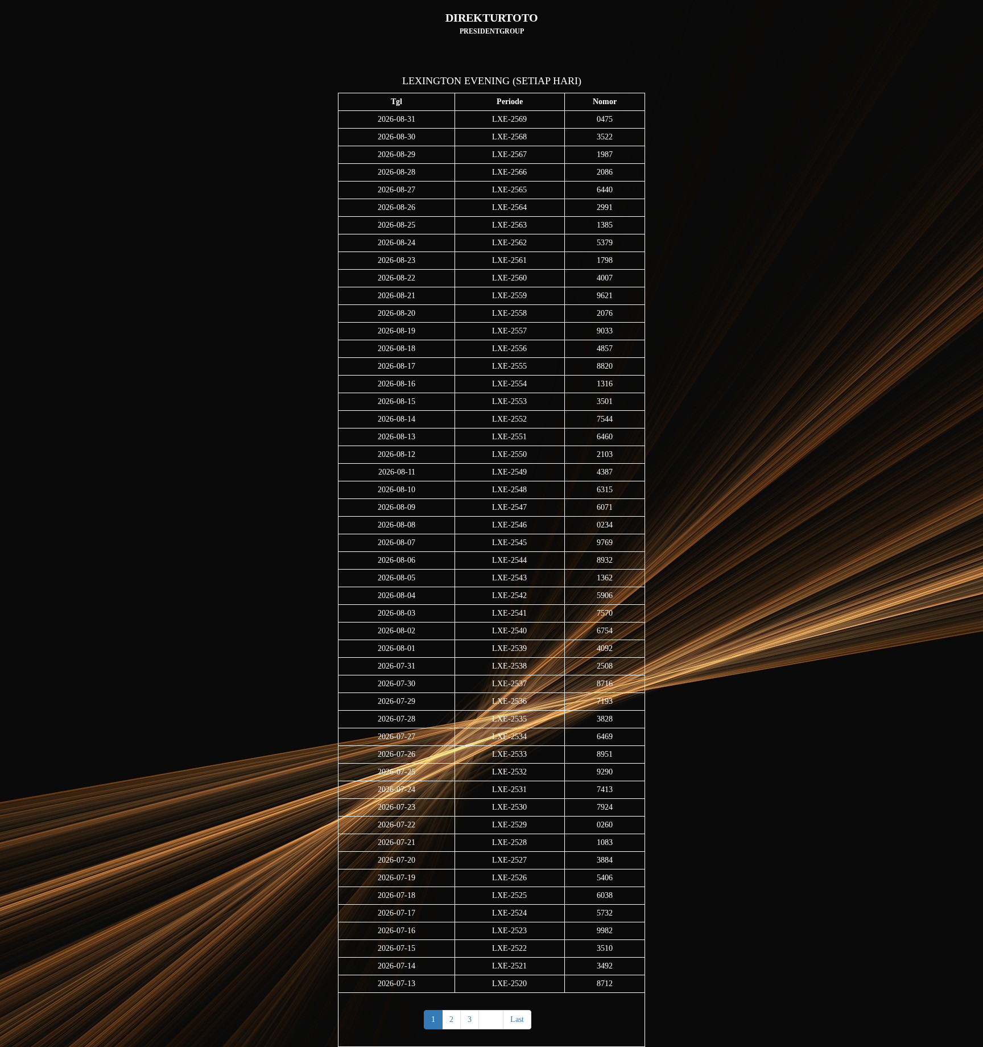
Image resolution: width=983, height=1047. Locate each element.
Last (517, 1019)
